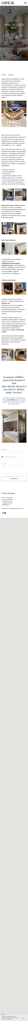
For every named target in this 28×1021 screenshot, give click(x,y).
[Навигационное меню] (25, 3)
